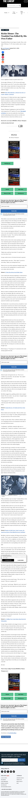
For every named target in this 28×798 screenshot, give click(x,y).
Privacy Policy (19, 781)
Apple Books (20, 189)
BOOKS (7, 30)
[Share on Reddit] (3, 62)
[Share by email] (3, 60)
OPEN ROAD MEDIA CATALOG (6, 786)
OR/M (17, 783)
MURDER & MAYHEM (4, 783)
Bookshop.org (7, 163)
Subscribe (26, 1)
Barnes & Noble (7, 193)
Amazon (7, 189)
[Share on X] (3, 55)
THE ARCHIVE (3, 779)
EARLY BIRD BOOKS (4, 781)
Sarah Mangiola (5, 48)
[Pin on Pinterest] (3, 57)
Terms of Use (19, 779)
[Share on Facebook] (3, 52)
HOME (3, 30)
